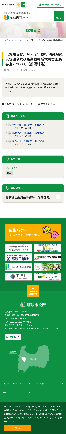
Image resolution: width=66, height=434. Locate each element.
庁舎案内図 (11, 336)
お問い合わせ (8, 392)
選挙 (9, 173)
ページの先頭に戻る (33, 292)
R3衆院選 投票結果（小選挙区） (28, 124)
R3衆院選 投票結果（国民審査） (28, 140)
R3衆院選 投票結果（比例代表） (28, 132)
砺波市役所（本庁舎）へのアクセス (20, 325)
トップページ (7, 40)
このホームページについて (14, 383)
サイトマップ (41, 383)
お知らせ (21, 40)
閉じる (18, 428)
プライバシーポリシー (48, 417)
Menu (59, 16)
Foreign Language (50, 5)
